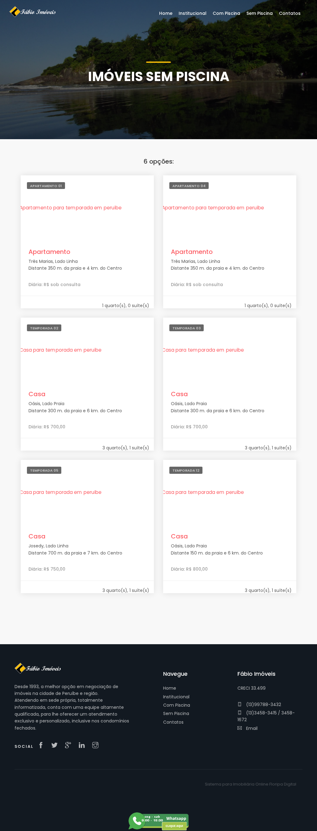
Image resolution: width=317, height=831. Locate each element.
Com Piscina (176, 705)
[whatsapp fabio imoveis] (158, 821)
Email (251, 728)
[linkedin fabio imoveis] (83, 746)
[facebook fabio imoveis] (42, 746)
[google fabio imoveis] (69, 746)
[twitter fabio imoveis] (56, 746)
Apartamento (49, 251)
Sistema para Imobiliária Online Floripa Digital (250, 784)
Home (169, 688)
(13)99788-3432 (263, 704)
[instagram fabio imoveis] (97, 746)
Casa (37, 394)
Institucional (176, 697)
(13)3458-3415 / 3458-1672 (266, 716)
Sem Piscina (176, 713)
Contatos (173, 722)
